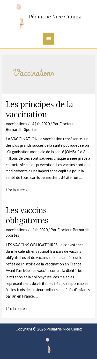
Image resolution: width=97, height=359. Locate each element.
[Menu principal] (48, 39)
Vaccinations (16, 124)
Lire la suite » (16, 190)
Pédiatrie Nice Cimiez (55, 16)
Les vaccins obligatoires (27, 215)
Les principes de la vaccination (39, 109)
